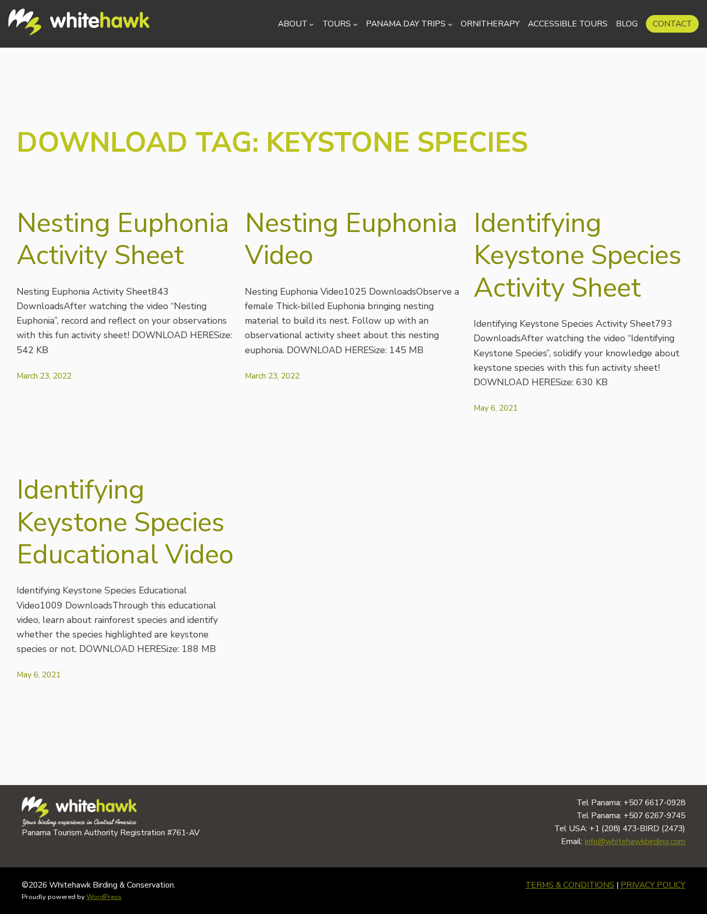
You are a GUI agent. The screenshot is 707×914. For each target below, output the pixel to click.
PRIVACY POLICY (653, 885)
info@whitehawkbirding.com (635, 841)
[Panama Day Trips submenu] (450, 24)
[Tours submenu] (355, 24)
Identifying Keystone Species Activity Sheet (578, 255)
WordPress (104, 897)
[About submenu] (311, 24)
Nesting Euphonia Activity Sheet (123, 239)
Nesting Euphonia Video (351, 239)
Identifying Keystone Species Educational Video (125, 522)
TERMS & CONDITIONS (569, 885)
